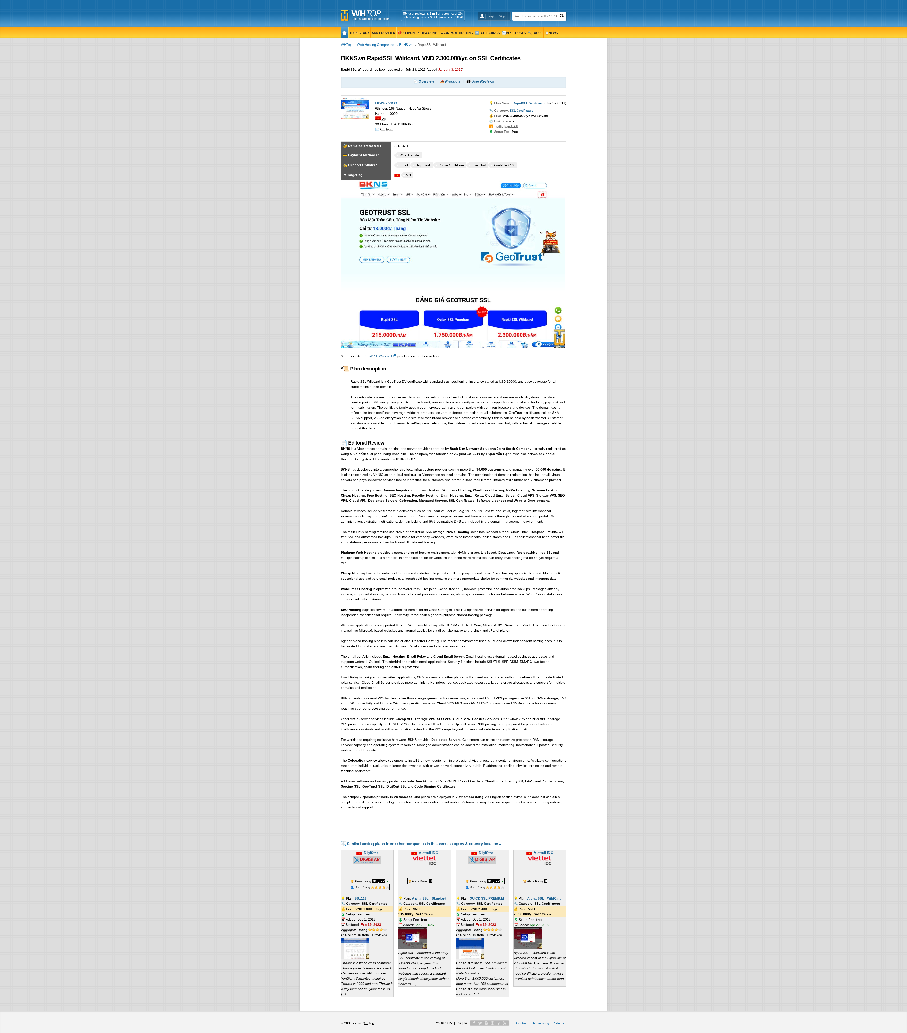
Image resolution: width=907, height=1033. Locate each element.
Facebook (474, 1023)
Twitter (480, 1023)
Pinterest (492, 1023)
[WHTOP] (344, 32)
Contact (522, 1023)
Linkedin (499, 1023)
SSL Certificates (521, 110)
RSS (505, 1023)
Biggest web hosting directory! (371, 19)
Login (491, 16)
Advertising (541, 1023)
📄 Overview (423, 81)
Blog (486, 1023)
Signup (504, 16)
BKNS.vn (405, 45)
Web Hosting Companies (375, 45)
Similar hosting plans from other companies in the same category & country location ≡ (424, 843)
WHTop (346, 45)
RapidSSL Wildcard (377, 356)
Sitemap (560, 1023)
